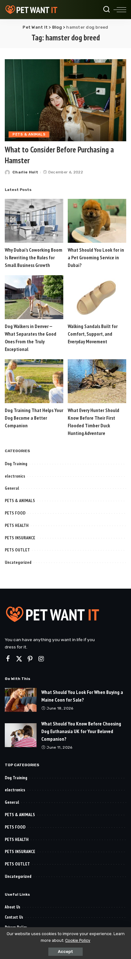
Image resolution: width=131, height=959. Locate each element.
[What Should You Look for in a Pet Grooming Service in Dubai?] (97, 221)
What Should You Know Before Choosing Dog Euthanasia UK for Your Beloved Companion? (81, 731)
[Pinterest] (30, 659)
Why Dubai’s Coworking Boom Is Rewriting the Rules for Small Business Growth (33, 257)
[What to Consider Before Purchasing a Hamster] (65, 100)
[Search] (106, 9)
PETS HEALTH (17, 525)
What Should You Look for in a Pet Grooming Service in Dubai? (96, 257)
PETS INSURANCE (20, 538)
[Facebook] (8, 659)
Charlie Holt (25, 172)
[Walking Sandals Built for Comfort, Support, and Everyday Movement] (97, 297)
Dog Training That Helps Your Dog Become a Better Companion (34, 418)
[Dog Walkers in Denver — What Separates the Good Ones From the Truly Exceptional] (34, 297)
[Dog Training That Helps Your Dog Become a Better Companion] (34, 381)
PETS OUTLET (17, 550)
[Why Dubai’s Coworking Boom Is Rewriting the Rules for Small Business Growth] (34, 221)
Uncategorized (18, 562)
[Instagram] (41, 659)
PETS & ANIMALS (28, 134)
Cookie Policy (77, 940)
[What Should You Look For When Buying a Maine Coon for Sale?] (21, 700)
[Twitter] (19, 659)
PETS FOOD (15, 513)
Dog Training (16, 463)
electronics (15, 476)
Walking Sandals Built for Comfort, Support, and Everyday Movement (93, 334)
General (12, 488)
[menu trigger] (120, 9)
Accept (65, 951)
